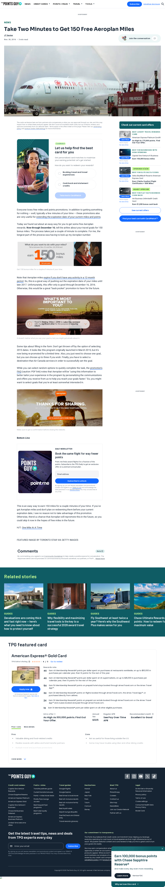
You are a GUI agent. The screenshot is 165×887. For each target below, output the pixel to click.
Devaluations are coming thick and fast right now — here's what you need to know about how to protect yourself (22, 623)
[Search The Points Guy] (162, 3)
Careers (113, 795)
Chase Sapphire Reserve (17, 794)
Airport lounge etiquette (68, 812)
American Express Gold (17, 801)
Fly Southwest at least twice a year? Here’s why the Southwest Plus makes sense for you (110, 621)
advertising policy (92, 860)
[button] (55, 714)
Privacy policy (140, 794)
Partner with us (115, 813)
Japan (87, 792)
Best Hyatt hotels (65, 808)
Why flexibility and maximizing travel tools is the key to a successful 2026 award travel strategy (66, 623)
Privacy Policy (75, 490)
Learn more (122, 876)
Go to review (57, 661)
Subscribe (134, 4)
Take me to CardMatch (70, 195)
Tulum (87, 802)
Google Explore (65, 792)
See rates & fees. (31, 697)
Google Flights (65, 789)
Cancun (88, 806)
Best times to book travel (68, 795)
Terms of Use (76, 488)
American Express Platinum (19, 798)
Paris (86, 799)
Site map (113, 802)
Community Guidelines (53, 556)
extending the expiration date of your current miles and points (68, 216)
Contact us (114, 799)
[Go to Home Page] (11, 3)
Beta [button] (98, 551)
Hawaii (87, 789)
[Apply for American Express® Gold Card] (25, 675)
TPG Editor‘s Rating (19, 661)
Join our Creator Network (119, 809)
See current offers (140, 210)
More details (29, 727)
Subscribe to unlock (77, 481)
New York (88, 795)
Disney (87, 809)
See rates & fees (123, 145)
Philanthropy (115, 792)
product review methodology (35, 129)
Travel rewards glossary (68, 821)
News (7, 22)
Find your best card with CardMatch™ (140, 218)
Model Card (140, 811)
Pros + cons (16, 727)
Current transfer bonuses (43, 792)
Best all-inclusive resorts (68, 799)
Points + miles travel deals (44, 795)
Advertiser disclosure (151, 4)
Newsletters (114, 806)
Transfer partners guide (43, 789)
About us (113, 789)
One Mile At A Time (32, 527)
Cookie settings (141, 801)
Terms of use (140, 798)
